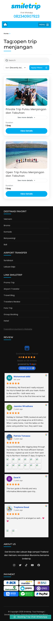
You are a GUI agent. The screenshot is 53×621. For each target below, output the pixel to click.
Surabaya (8, 260)
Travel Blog (9, 295)
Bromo (7, 225)
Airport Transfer (11, 289)
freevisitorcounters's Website (18, 329)
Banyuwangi (9, 238)
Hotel (6, 320)
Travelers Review (12, 301)
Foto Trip (8, 308)
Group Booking (11, 314)
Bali (5, 244)
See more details (25, 117)
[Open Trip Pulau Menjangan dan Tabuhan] (26, 155)
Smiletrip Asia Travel (27, 353)
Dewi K (17, 477)
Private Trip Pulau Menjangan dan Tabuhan (26, 111)
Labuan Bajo (9, 266)
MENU (42, 24)
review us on (26, 368)
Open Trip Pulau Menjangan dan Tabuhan (25, 174)
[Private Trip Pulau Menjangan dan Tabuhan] (26, 92)
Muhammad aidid (22, 376)
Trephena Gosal (21, 507)
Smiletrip (27, 611)
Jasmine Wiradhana (23, 406)
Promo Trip (9, 282)
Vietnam (8, 219)
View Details (26, 130)
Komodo (8, 231)
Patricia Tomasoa (22, 436)
